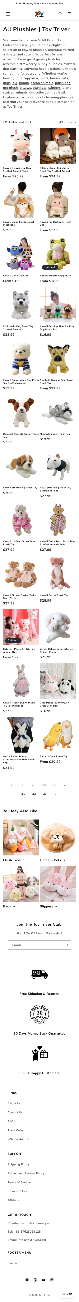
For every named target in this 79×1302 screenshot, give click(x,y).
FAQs (11, 1121)
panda (24, 83)
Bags (7, 906)
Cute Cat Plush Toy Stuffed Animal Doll (19, 651)
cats (65, 78)
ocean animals (42, 83)
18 (44, 785)
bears (44, 78)
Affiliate (13, 1200)
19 (55, 785)
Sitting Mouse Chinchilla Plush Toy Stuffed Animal (55, 170)
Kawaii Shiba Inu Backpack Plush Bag (19, 224)
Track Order (16, 1130)
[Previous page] (11, 785)
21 (23, 794)
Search (12, 1263)
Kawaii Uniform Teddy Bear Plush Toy (19, 543)
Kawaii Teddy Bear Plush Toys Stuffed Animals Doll (57, 543)
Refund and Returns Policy (26, 1173)
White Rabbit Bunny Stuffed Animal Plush (56, 651)
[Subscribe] (66, 945)
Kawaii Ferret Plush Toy (54, 595)
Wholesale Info (18, 1139)
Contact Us (15, 1112)
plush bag (63, 83)
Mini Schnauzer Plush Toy (55, 434)
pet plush (10, 87)
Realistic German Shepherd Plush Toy (56, 382)
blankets (39, 87)
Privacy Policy (17, 1191)
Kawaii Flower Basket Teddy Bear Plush (20, 597)
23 (45, 794)
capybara (31, 78)
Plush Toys (12, 860)
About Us (14, 1103)
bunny (55, 78)
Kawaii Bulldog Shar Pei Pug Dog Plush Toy (57, 328)
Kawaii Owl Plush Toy (16, 275)
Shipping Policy (19, 1164)
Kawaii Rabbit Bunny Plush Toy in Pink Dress (19, 704)
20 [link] (65, 785)
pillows (25, 87)
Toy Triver (44, 1294)
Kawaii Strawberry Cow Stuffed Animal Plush (17, 170)
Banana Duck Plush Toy (53, 756)
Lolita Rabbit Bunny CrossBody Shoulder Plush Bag (19, 759)
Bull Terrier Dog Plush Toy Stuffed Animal (55, 489)
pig (14, 83)
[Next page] (55, 793)
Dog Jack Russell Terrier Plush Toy (21, 436)
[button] (8, 14)
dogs (7, 83)
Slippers (46, 906)
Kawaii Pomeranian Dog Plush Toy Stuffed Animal (21, 382)
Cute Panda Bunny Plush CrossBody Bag (54, 704)
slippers (54, 87)
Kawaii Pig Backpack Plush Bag (56, 224)
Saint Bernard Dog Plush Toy (20, 487)
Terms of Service (19, 1182)
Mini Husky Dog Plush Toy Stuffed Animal (18, 328)
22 (34, 794)
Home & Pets (50, 860)
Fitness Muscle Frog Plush (55, 275)
